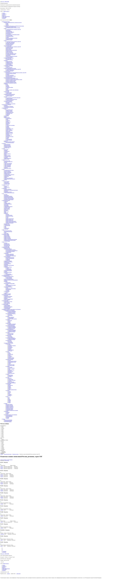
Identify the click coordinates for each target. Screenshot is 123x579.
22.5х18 (3, 428)
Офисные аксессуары (9, 128)
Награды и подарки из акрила (11, 80)
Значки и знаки (6, 91)
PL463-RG (2, 534)
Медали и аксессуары (7, 45)
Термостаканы (6, 185)
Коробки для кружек (9, 405)
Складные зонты (7, 183)
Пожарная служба (7, 224)
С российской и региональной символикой (13, 97)
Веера (7, 119)
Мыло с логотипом (9, 130)
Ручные (7, 267)
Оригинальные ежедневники (9, 107)
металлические (10, 354)
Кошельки (6, 298)
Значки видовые (8, 93)
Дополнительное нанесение (10, 103)
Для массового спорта (9, 36)
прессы (9, 321)
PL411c (2, 466)
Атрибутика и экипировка (8, 65)
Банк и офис (6, 204)
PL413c (2, 474)
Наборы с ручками (9, 110)
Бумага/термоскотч (9, 415)
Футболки (7, 66)
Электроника (4, 188)
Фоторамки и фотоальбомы (8, 199)
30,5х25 (3, 448)
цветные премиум (11, 357)
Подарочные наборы (5, 234)
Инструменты (6, 195)
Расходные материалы (6, 275)
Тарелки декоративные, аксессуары (10, 68)
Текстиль (7, 377)
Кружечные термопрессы (10, 325)
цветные (9, 395)
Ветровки (5, 150)
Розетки (7, 88)
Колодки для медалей (9, 52)
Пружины (5, 281)
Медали (7, 25)
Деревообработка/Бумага (8, 206)
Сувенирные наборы (9, 87)
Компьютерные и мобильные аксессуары (11, 190)
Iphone (9, 399)
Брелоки (7, 85)
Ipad (8, 398)
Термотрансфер (8, 383)
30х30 (2, 446)
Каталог (3, 14)
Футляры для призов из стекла (11, 82)
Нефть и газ (6, 212)
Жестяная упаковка (9, 404)
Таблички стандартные (10, 95)
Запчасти (7, 316)
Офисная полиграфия (5, 247)
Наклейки (7, 102)
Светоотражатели (9, 139)
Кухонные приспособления (8, 197)
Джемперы (6, 152)
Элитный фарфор (7, 308)
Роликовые (8, 259)
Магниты (7, 86)
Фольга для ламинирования (8, 279)
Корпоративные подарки (6, 294)
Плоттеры (7, 332)
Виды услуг (4, 15)
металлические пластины (12, 361)
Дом (3, 193)
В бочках (7, 290)
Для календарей (6, 291)
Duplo (7, 284)
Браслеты (7, 122)
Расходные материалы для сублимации (10, 414)
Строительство (6, 228)
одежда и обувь (10, 379)
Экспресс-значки (9, 92)
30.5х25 (3, 437)
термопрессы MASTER (12, 327)
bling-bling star (10, 385)
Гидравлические (8, 269)
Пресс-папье (6, 233)
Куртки (5, 154)
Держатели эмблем (9, 98)
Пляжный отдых (7, 173)
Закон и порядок (7, 209)
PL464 (2, 540)
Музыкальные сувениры (8, 306)
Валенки (7, 214)
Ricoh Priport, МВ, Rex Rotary (11, 285)
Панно (5, 232)
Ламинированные (9, 61)
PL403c (2, 489)
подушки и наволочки (11, 380)
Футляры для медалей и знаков (11, 53)
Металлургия (6, 210)
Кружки (5, 186)
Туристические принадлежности (9, 178)
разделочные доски (11, 364)
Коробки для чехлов (9, 407)
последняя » (4, 552)
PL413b (2, 475)
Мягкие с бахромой (9, 64)
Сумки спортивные (7, 166)
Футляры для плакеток (10, 75)
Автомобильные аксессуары (9, 170)
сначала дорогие (9, 459)
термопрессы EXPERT (11, 326)
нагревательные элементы (12, 318)
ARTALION (18, 573)
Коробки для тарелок (9, 406)
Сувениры (6, 83)
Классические (8, 33)
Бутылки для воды (7, 171)
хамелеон (9, 356)
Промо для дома (8, 129)
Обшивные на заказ (9, 62)
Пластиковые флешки (7, 421)
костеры (9, 360)
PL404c (2, 496)
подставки (9, 376)
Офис (3, 229)
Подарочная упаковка (9, 408)
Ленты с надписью (9, 67)
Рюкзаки (5, 162)
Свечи (7, 217)
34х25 (2, 436)
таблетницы (10, 350)
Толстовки (6, 157)
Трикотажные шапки (7, 158)
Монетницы (8, 131)
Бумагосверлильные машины (9, 265)
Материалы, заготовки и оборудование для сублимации (11, 309)
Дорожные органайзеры (8, 296)
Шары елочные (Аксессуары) (11, 221)
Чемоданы (6, 167)
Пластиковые (8, 282)
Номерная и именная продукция (9, 94)
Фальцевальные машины (8, 274)
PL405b (2, 483)
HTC (9, 397)
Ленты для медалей (9, 51)
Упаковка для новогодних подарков (12, 410)
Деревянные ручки (9, 113)
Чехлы (7, 396)
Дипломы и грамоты (9, 59)
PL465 (2, 546)
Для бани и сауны (7, 207)
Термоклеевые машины (8, 270)
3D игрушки (10, 367)
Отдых (3, 169)
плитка (9, 363)
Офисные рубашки (7, 155)
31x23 (2, 435)
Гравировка (3, 451)
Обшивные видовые (9, 63)
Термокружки (6, 176)
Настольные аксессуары (8, 231)
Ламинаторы (6, 253)
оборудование (10, 315)
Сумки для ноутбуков (7, 164)
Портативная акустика (8, 191)
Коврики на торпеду (9, 133)
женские (9, 392)
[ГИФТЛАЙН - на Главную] (4, 1)
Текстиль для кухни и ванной (9, 198)
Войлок (7, 124)
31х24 (2, 434)
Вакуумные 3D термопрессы (11, 313)
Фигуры (5, 96)
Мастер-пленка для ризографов (9, 283)
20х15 (2, 443)
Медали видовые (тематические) (11, 50)
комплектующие (10, 333)
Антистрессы (6, 115)
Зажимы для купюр (7, 297)
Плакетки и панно (7, 71)
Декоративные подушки (8, 301)
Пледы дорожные (7, 303)
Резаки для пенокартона (10, 258)
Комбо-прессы (8, 323)
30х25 (2, 429)
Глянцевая (8, 412)
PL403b (2, 490)
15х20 (2, 432)
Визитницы (8, 123)
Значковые (8, 319)
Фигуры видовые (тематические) (11, 99)
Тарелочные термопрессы (10, 337)
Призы (7, 24)
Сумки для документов (8, 163)
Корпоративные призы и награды (9, 77)
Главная (1, 454)
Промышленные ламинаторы (11, 255)
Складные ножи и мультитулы (9, 174)
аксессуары (10, 314)
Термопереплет (8, 252)
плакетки (9, 362)
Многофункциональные (10, 257)
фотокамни (10, 370)
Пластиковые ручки (9, 109)
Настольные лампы (9, 32)
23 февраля (6, 201)
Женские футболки (7, 145)
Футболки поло (6, 147)
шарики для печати (11, 373)
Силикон (7, 137)
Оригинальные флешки (8, 420)
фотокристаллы (10, 371)
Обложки (5, 280)
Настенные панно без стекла (11, 76)
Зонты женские (6, 181)
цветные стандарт (11, 358)
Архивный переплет (7, 263)
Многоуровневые (9, 31)
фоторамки (10, 372)
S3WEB (8, 573)
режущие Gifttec (10, 334)
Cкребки (7, 126)
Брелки (5, 116)
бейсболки (10, 378)
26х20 (2, 427)
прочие (9, 402)
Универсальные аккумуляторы (9, 192)
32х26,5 (3, 447)
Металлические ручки (9, 112)
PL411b (2, 467)
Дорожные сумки (7, 160)
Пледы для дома (7, 302)
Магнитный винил (9, 416)
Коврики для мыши (9, 132)
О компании (4, 566)
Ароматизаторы (8, 118)
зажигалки (10, 348)
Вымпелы (5, 60)
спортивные (10, 394)
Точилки (5, 271)
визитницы (10, 346)
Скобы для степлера (7, 293)
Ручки (7, 84)
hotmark (9, 387)
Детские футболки (7, 144)
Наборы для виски (7, 236)
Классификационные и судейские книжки (13, 27)
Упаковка (5, 403)
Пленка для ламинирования (8, 276)
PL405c (2, 482)
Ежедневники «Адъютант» (8, 106)
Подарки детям (6, 223)
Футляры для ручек (9, 111)
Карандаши (8, 114)
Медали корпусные (9, 48)
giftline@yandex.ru (6, 11)
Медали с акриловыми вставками (11, 56)
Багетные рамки (8, 58)
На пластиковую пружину (10, 251)
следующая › (4, 551)
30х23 (2, 433)
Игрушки (5, 194)
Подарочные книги (7, 307)
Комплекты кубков (9, 35)
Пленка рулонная (9, 278)
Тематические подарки (6, 200)
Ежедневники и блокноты (6, 104)
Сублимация (4, 452)
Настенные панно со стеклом (11, 73)
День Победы (6, 205)
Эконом (7, 37)
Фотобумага (6, 411)
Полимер (7, 417)
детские (9, 353)
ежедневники (10, 347)
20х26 (2, 431)
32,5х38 (3, 444)
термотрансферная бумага (12, 389)
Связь (5, 226)
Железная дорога (7, 208)
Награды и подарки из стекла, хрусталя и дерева (14, 79)
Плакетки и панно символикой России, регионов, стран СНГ (16, 72)
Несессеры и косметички (8, 161)
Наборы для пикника (7, 172)
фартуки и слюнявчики (12, 382)
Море (5, 211)
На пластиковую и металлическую (11, 250)
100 (8, 460)
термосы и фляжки (11, 369)
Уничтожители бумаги (8, 272)
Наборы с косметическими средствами (10, 239)
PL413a (2, 476)
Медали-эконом (8, 49)
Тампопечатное (8, 335)
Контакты (4, 18)
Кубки (7, 23)
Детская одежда (6, 151)
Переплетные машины (8, 248)
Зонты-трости (6, 182)
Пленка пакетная (9, 277)
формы (9, 322)
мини (9, 393)
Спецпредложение (9, 39)
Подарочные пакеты (9, 409)
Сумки (3, 159)
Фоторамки (8, 135)
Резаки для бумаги (7, 256)
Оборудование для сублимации (9, 310)
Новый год (6, 213)
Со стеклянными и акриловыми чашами (12, 34)
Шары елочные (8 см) (9, 220)
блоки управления (11, 317)
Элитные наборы (7, 241)
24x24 (2, 445)
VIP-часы (5, 242)
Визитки (7, 90)
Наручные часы (6, 243)
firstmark (9, 386)
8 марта (5, 202)
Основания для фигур (9, 100)
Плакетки (7, 74)
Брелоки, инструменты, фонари (9, 141)
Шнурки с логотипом (9, 136)
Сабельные (8, 260)
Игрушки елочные (9, 215)
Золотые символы (7, 305)
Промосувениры (7, 117)
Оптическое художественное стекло (12, 78)
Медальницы (8, 55)
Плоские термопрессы (9, 329)
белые (9, 352)
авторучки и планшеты (12, 345)
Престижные (8, 30)
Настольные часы (7, 245)
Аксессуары (6, 149)
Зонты (3, 180)
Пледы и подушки (5, 300)
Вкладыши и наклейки (8, 101)
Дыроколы (6, 266)
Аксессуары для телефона (10, 125)
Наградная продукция (6, 21)
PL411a (2, 468)
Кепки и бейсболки (7, 153)
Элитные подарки (5, 304)
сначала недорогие (3, 459)
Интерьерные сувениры (8, 196)
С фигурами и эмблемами (10, 42)
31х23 (2, 426)
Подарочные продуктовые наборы (10, 240)
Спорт (5, 227)
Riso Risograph (8, 289)
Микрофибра (8, 121)
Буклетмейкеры (6, 262)
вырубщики (10, 320)
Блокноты (5, 105)
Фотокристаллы (8, 340)
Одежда (3, 148)
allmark (9, 384)
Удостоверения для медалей (10, 54)
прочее (9, 388)
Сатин (7, 413)
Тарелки (7, 374)
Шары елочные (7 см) (9, 219)
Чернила (7, 418)
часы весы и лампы (11, 365)
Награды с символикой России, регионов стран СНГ (13, 22)
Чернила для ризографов (8, 286)
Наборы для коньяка (7, 238)
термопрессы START (11, 312)
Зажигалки (6, 140)
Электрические (8, 268)
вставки (9, 401)
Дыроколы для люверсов (8, 261)
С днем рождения (7, 225)
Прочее (7, 138)
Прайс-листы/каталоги (6, 16)
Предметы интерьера (9, 359)
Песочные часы (6, 246)
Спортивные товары (7, 175)
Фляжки (5, 179)
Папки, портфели (7, 299)
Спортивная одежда (7, 156)
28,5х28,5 (3, 449)
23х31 (2, 430)
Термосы (5, 177)
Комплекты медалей (9, 47)
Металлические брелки (10, 142)
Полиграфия (4, 17)
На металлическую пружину (11, 249)
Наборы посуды (6, 187)
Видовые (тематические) (10, 43)
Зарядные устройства (7, 189)
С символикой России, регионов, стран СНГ (13, 29)
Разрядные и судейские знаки (11, 26)
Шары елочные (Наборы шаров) (11, 222)
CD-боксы (9, 344)
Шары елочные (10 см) (10, 218)
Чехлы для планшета (7, 168)
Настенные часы (7, 244)
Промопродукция (9, 134)
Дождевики (8, 120)
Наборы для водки (7, 237)
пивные (9, 355)
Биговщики (6, 264)
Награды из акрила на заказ (10, 81)
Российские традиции (9, 44)
